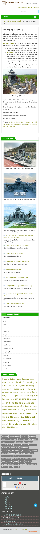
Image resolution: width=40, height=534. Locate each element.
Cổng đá (5, 334)
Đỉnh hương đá (7, 358)
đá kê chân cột (12, 420)
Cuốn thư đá (6, 338)
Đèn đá (5, 369)
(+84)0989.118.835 (9, 521)
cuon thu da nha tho (7, 445)
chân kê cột (19, 382)
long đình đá (12, 406)
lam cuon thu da (8, 399)
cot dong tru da (5, 389)
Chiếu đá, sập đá (8, 348)
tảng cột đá (28, 461)
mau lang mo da (24, 409)
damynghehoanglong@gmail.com (13, 524)
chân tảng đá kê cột (12, 385)
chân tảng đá (31, 382)
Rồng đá (5, 355)
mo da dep (7, 416)
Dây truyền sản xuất (24, 8)
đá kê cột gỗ (21, 464)
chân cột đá (7, 382)
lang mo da (6, 124)
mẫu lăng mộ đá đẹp (9, 126)
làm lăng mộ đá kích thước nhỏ (27, 122)
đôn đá (5, 427)
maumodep (26, 413)
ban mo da (7, 378)
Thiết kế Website (32, 531)
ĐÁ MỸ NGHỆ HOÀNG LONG (12, 515)
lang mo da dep (27, 402)
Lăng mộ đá (6, 317)
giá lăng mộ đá (13, 122)
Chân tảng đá (7, 341)
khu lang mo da (32, 395)
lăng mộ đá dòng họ (17, 124)
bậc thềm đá (30, 379)
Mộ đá (4, 321)
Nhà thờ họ (6, 331)
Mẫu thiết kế (35, 8)
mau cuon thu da (8, 409)
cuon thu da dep (25, 389)
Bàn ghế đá (6, 362)
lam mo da (34, 450)
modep (16, 417)
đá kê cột (24, 420)
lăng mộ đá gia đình (30, 124)
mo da (34, 413)
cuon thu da (14, 388)
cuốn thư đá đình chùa (15, 392)
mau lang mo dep (16, 459)
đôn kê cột (32, 423)
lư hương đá (34, 406)
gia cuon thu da (26, 392)
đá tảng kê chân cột (18, 423)
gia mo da (4, 447)
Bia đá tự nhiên (7, 365)
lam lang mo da (22, 398)
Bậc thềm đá (6, 345)
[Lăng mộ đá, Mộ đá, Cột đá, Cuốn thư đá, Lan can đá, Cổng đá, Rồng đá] (20, 3)
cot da (36, 386)
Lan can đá (6, 328)
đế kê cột (13, 427)
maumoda (17, 413)
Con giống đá (7, 352)
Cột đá (5, 324)
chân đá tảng (28, 385)
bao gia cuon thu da (19, 379)
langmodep (5, 406)
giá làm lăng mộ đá (10, 396)
